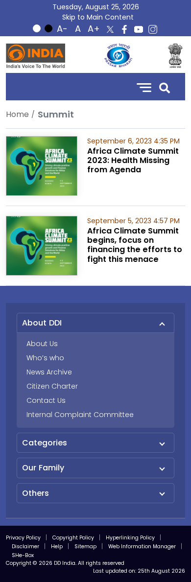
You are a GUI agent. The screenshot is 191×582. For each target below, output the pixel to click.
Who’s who (45, 358)
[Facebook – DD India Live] (124, 29)
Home (17, 114)
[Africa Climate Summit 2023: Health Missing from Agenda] (41, 165)
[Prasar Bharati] (118, 56)
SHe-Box (23, 555)
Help (57, 546)
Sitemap (85, 546)
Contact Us (46, 400)
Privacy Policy (23, 537)
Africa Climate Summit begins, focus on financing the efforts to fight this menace (134, 245)
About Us (42, 344)
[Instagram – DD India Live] (153, 29)
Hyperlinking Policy (130, 537)
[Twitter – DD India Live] (110, 29)
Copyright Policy (73, 537)
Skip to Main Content (98, 17)
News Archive (49, 372)
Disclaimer (25, 546)
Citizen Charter (52, 386)
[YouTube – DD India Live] (138, 29)
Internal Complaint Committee (80, 414)
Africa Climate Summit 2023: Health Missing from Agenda (133, 160)
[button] (164, 87)
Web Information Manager (142, 546)
